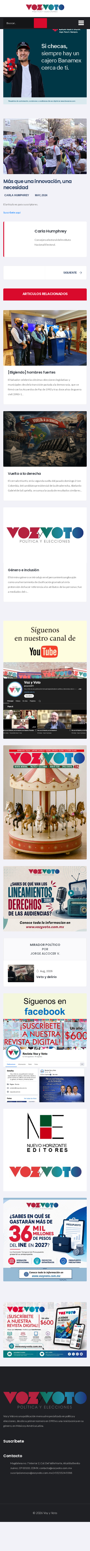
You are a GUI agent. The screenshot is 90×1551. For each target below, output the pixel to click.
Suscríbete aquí (12, 212)
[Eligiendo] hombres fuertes (31, 372)
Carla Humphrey (16, 195)
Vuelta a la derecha (24, 473)
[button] (80, 22)
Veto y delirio (46, 977)
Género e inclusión (23, 570)
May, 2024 (41, 195)
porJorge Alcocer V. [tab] (45, 949)
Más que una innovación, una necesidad (37, 184)
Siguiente (70, 272)
